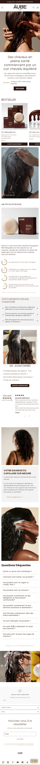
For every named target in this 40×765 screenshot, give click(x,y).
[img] (7, 398)
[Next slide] (38, 99)
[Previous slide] (35, 99)
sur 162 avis (6, 400)
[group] (15, 666)
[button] (2, 7)
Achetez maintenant (20, 385)
